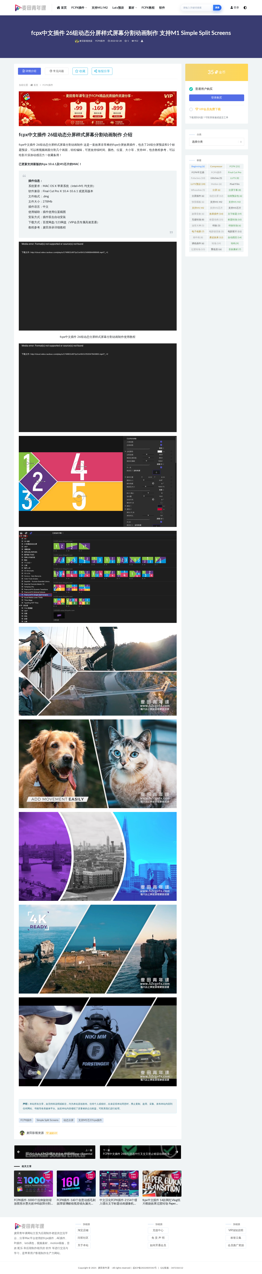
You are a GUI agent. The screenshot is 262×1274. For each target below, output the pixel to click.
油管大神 (198, 225)
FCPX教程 (148, 7)
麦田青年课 (104, 1268)
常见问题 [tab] (58, 71)
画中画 (198, 237)
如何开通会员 (158, 1245)
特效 (216, 225)
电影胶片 (234, 231)
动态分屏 (68, 1120)
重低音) (216, 249)
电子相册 (198, 231)
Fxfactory (198, 178)
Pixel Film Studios (235, 185)
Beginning (198, 166)
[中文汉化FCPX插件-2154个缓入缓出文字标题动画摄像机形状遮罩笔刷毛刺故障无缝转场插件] (119, 1183)
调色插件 (198, 243)
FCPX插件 (77, 7)
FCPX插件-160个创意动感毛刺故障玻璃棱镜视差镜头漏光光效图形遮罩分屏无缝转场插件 (76, 1204)
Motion (216, 184)
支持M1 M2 (216, 203)
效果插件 (216, 214)
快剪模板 (198, 202)
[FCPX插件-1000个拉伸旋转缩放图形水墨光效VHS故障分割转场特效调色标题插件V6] (33, 1184)
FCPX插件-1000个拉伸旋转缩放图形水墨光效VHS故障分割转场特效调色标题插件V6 (33, 1204)
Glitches (216, 178)
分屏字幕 (235, 190)
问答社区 (83, 1238)
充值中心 (158, 1230)
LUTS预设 (198, 184)
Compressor (216, 167)
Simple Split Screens (47, 1120)
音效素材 (235, 249)
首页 (64, 7)
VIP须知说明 (235, 1230)
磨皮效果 (216, 237)
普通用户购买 (204, 89)
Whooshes (198, 190)
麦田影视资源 (85, 41)
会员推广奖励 (236, 1245)
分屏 (216, 190)
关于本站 (83, 1245)
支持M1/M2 (100, 7)
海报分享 (103, 71)
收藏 (81, 71)
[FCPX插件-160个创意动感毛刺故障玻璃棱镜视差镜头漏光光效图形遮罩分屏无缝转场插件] (76, 1184)
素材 (131, 7)
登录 (236, 7)
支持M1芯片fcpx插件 (90, 1120)
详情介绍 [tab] (31, 71)
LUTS (234, 178)
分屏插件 (198, 196)
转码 (235, 243)
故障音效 (198, 214)
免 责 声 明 (158, 1238)
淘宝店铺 (83, 1230)
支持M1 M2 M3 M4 (198, 209)
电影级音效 (216, 231)
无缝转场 (198, 219)
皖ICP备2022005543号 (145, 1268)
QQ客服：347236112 (171, 1268)
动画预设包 (234, 196)
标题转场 (234, 219)
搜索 (217, 8)
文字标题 (234, 214)
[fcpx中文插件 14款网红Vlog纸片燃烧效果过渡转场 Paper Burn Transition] (162, 1184)
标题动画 (216, 219)
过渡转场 (198, 249)
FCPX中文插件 (198, 173)
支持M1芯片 (216, 209)
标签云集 (236, 1238)
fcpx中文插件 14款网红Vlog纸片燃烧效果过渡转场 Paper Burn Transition (161, 1204)
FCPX (235, 166)
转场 (216, 243)
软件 (162, 7)
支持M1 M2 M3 (235, 203)
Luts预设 (118, 7)
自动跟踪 (234, 237)
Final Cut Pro (234, 173)
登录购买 (216, 97)
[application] (98, 286)
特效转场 (235, 225)
